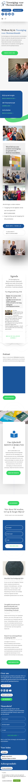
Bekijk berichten (8, 98)
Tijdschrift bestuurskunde (12, 232)
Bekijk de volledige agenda (13, 337)
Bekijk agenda (7, 113)
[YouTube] (12, 14)
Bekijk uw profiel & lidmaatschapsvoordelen (9, 757)
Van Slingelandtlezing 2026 (13, 292)
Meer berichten (13, 662)
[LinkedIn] (6, 14)
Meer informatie (13, 473)
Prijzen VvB (19, 580)
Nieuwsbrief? (18, 10)
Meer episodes (9, 397)
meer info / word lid (13, 226)
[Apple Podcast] (2, 14)
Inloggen (4, 752)
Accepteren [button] (17, 780)
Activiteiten (14, 611)
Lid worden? (6, 10)
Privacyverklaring (6, 768)
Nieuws (13, 580)
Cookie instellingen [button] (7, 780)
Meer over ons (9, 53)
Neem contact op (7, 695)
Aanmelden (6, 105)
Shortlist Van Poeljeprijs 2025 (13, 578)
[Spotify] (9, 14)
